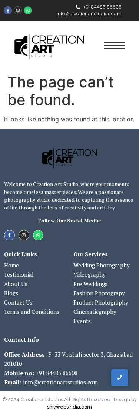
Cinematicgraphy (94, 311)
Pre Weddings (90, 283)
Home (11, 265)
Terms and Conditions (31, 311)
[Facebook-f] (8, 10)
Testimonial (19, 274)
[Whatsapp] (28, 10)
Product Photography (100, 302)
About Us (15, 283)
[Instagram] (18, 10)
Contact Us (18, 302)
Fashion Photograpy (99, 293)
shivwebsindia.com (69, 407)
